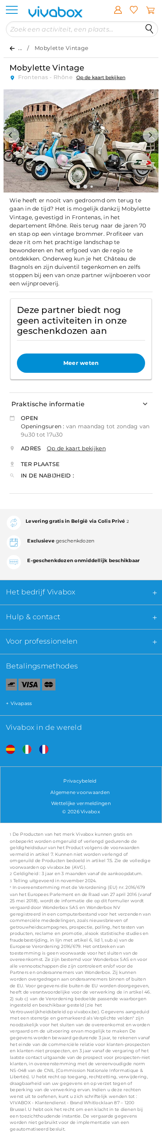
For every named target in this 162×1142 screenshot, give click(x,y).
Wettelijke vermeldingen (81, 803)
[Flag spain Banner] (7, 749)
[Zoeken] (149, 29)
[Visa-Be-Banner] (29, 686)
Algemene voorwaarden (80, 792)
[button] (11, 135)
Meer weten (81, 362)
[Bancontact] (8, 686)
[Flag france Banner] (40, 749)
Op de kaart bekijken (100, 77)
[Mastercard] (49, 686)
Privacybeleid (79, 781)
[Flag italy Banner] (24, 749)
